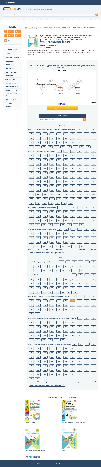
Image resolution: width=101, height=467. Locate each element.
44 (79, 168)
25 (38, 142)
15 (38, 138)
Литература (10, 79)
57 (31, 177)
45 (86, 168)
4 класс (31, 27)
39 (63, 147)
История (9, 76)
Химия (8, 107)
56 (93, 173)
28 (59, 142)
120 (51, 203)
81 (59, 186)
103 (72, 194)
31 (79, 142)
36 (44, 147)
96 (93, 190)
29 (66, 142)
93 (72, 190)
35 (37, 147)
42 (82, 147)
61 (59, 177)
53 (72, 173)
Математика (11, 83)
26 (45, 142)
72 (66, 181)
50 (52, 173)
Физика (9, 103)
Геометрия (10, 68)
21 (79, 138)
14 (31, 138)
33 (93, 142)
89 (45, 190)
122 (64, 203)
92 (66, 190)
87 (31, 190)
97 (31, 194)
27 (52, 142)
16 (45, 138)
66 (93, 177)
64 (79, 177)
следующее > (70, 108)
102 (65, 194)
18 (59, 138)
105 (86, 194)
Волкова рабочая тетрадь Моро (51, 27)
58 (38, 177)
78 (38, 186)
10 (20, 36)
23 (93, 138)
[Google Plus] (38, 457)
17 (52, 138)
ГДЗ (26, 27)
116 (93, 199)
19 (66, 138)
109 (45, 199)
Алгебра (9, 54)
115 (86, 199)
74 (79, 181)
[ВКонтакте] (27, 457)
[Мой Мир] (35, 457)
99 (45, 194)
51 (59, 173)
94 (79, 190)
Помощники (10, 2)
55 (86, 173)
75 (86, 181)
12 (86, 134)
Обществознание (13, 90)
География (10, 65)
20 (72, 138)
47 (31, 173)
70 (52, 181)
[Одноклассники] (32, 457)
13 (93, 134)
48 (38, 173)
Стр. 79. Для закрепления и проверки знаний (47, 253)
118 (38, 203)
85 (86, 186)
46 (93, 168)
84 (79, 186)
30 (72, 142)
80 (52, 186)
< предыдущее (55, 108)
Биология (10, 61)
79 (45, 186)
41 (75, 147)
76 (93, 181)
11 (6, 40)
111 (59, 199)
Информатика (11, 72)
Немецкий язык (12, 87)
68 (38, 181)
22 (86, 138)
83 (72, 186)
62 (66, 177)
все (9, 40)
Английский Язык (13, 57)
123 (70, 203)
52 (66, 173)
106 (93, 194)
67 (31, 181)
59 (45, 177)
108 (38, 199)
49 (45, 173)
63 (72, 177)
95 (86, 190)
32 (86, 142)
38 (56, 147)
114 (79, 199)
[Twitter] (30, 457)
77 (31, 186)
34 (31, 147)
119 (44, 203)
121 (57, 203)
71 (59, 181)
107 (31, 199)
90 (52, 190)
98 (38, 194)
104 (79, 194)
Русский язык (11, 99)
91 (59, 190)
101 (58, 194)
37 (50, 147)
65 (86, 177)
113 (73, 199)
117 (31, 203)
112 (66, 199)
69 (45, 181)
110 (52, 199)
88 (38, 190)
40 (69, 147)
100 (51, 194)
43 (88, 147)
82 (66, 186)
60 (52, 177)
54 (79, 173)
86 (93, 186)
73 (72, 181)
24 (31, 142)
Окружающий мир (11, 95)
